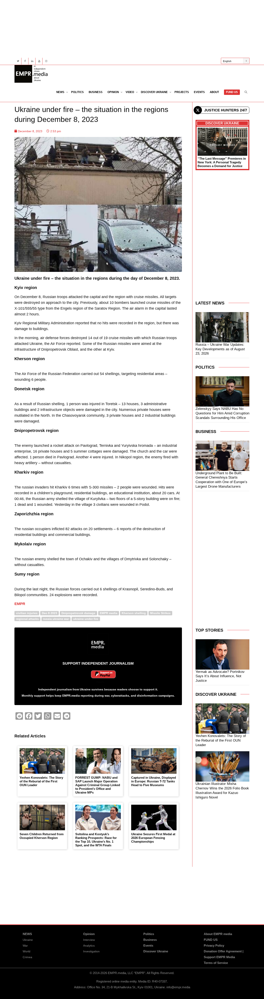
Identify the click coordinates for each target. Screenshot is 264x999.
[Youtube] (39, 61)
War (25, 945)
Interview (89, 939)
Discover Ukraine (155, 92)
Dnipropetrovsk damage (78, 612)
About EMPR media (218, 934)
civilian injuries (27, 612)
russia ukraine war (56, 618)
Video (130, 92)
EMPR (19, 604)
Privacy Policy (214, 945)
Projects (181, 92)
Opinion (113, 92)
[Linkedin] (32, 61)
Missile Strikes (160, 612)
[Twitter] (18, 61)
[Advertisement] (132, 29)
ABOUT (214, 92)
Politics (77, 92)
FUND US (232, 92)
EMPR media (108, 612)
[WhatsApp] (47, 716)
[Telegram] (66, 716)
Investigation (91, 951)
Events (199, 92)
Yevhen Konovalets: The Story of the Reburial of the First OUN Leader (41, 781)
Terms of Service (216, 963)
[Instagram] (46, 61)
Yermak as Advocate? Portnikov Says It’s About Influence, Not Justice (220, 676)
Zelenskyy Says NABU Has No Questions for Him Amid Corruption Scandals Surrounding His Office (222, 413)
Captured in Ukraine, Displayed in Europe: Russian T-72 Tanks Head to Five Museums (153, 781)
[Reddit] (19, 716)
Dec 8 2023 (49, 612)
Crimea (27, 957)
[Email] (57, 716)
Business (96, 92)
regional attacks (27, 618)
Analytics (89, 945)
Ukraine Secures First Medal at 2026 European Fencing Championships (153, 837)
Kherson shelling (134, 612)
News (60, 92)
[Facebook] (25, 61)
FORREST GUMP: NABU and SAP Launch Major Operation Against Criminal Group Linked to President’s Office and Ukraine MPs (97, 785)
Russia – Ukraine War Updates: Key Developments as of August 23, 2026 (220, 349)
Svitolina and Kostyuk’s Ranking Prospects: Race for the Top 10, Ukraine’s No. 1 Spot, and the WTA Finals (96, 839)
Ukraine (28, 939)
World (26, 951)
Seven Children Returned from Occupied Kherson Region (42, 836)
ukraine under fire (85, 618)
